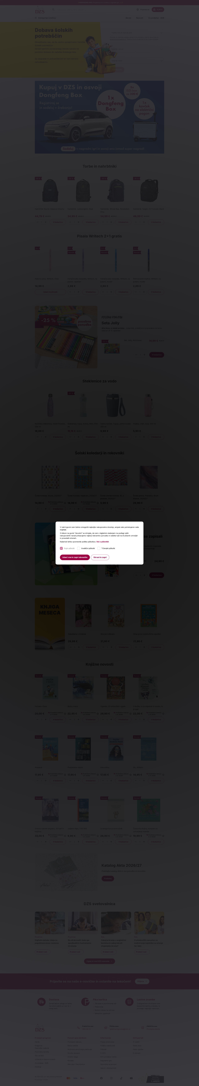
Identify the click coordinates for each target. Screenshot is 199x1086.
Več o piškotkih (102, 542)
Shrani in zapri (100, 557)
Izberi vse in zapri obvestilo (74, 557)
